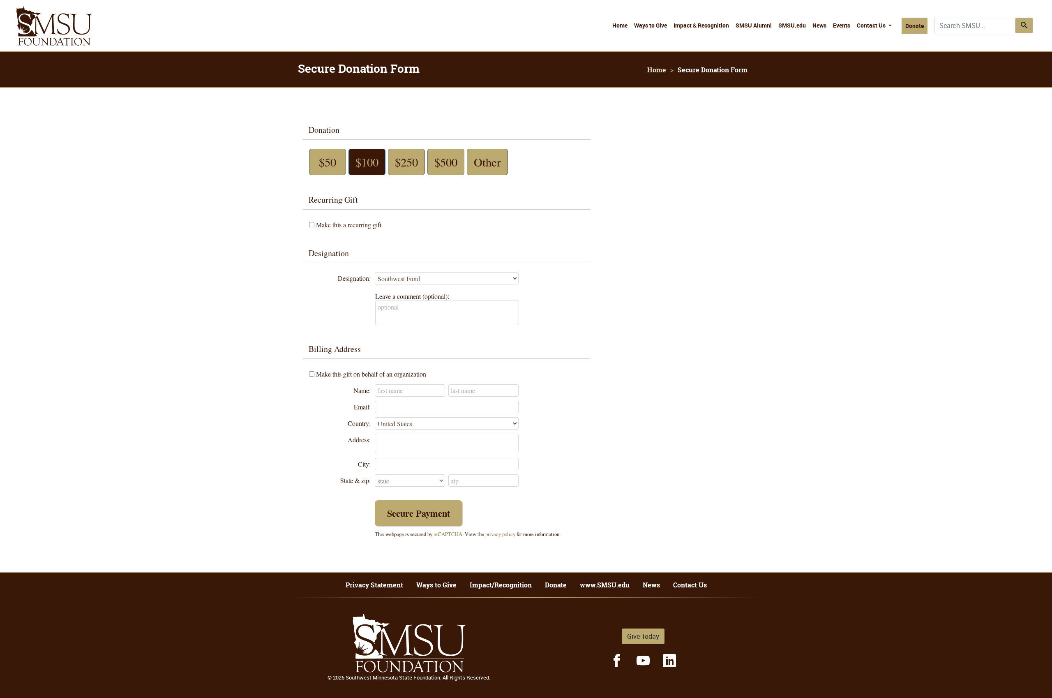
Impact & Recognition (701, 25)
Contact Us (690, 584)
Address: (359, 439)
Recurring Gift (333, 199)
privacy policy (500, 534)
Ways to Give (650, 25)
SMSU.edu (792, 25)
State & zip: (355, 480)
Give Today (643, 636)
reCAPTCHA (448, 534)
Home (620, 25)
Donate (914, 26)
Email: (362, 406)
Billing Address (335, 348)
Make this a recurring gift (348, 224)
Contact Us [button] (872, 25)
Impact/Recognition (501, 584)
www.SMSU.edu (605, 584)
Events (841, 25)
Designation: (354, 278)
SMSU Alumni (754, 25)
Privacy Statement (374, 584)
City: (364, 464)
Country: (359, 423)
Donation (324, 129)
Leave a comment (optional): (412, 296)
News (819, 25)
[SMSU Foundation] (54, 26)
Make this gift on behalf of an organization (371, 374)
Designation (329, 253)
